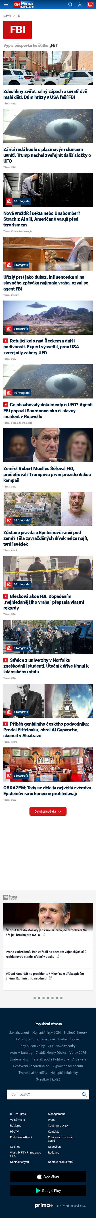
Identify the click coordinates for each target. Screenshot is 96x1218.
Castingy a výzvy (58, 1125)
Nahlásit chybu (19, 1162)
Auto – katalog (21, 1053)
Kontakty (53, 1131)
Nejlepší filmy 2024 (46, 1033)
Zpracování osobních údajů (61, 1139)
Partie (62, 1039)
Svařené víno (19, 1059)
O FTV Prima (18, 1114)
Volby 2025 (77, 1053)
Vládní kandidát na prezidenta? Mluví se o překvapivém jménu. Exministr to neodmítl (45, 976)
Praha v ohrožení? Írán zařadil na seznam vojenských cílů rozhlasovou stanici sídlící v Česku (46, 954)
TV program (24, 1039)
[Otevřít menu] (6, 4)
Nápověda (54, 1146)
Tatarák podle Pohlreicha (50, 1059)
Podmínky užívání (21, 1137)
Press (51, 1119)
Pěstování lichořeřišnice (31, 1066)
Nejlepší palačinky (64, 1073)
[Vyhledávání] (70, 4)
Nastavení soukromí (60, 1162)
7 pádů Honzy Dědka (51, 1053)
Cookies (15, 1146)
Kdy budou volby (33, 1046)
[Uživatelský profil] (79, 4)
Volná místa (17, 1119)
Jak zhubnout (19, 1033)
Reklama (15, 1125)
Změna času (46, 1039)
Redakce (53, 1152)
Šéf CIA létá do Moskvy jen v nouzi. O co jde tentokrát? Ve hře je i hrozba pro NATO (46, 932)
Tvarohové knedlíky (33, 1073)
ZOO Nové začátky (61, 1046)
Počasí (75, 1039)
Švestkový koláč (48, 1079)
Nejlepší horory (75, 1033)
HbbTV (14, 1131)
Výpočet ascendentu (67, 1066)
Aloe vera (79, 1059)
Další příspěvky (46, 811)
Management (56, 1114)
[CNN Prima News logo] (23, 4)
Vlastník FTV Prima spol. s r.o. (25, 1154)
